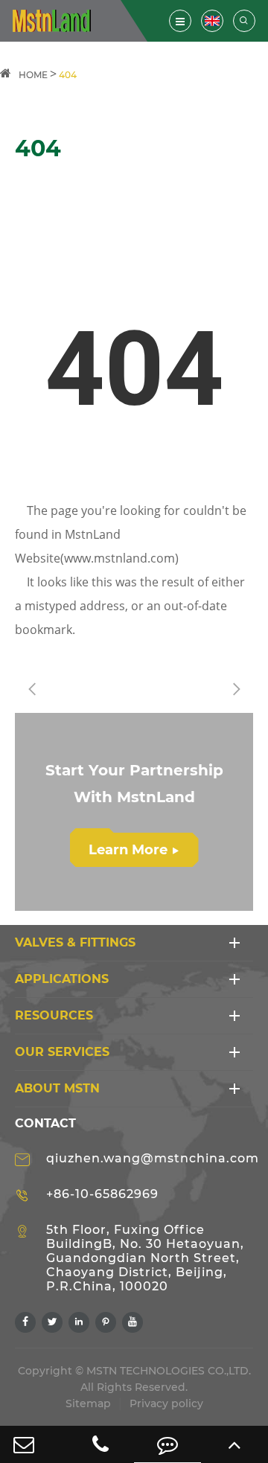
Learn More (134, 850)
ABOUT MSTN (57, 1088)
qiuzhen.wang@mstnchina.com (152, 1158)
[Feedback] (167, 1444)
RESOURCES (54, 1015)
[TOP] (234, 1444)
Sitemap (88, 1403)
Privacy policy (166, 1403)
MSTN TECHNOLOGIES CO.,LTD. (168, 1370)
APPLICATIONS (62, 979)
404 (68, 74)
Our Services (62, 1052)
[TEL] (100, 1444)
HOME (33, 74)
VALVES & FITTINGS (75, 942)
